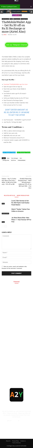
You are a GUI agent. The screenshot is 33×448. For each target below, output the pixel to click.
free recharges (14, 158)
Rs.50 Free (13, 160)
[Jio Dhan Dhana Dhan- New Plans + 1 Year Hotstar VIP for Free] (6, 220)
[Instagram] (14, 434)
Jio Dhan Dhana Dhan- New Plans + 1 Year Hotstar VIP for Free (21, 220)
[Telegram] (19, 434)
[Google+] (9, 434)
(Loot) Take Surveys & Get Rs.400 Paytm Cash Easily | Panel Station (20, 203)
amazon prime (5, 213)
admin (4, 34)
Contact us (23, 441)
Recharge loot (17, 19)
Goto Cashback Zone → (10, 7)
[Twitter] (23, 434)
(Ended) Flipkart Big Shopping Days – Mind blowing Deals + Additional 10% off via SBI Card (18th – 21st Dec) (24, 183)
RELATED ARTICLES (9, 195)
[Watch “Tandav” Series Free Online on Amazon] (6, 211)
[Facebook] (4, 434)
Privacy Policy (15, 441)
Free (3, 203)
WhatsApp (23, 420)
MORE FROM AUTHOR (23, 195)
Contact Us (16, 422)
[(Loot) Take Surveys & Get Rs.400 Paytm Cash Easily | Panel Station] (6, 202)
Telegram (15, 420)
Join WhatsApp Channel (23, 152)
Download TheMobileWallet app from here (16, 84)
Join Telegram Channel (9, 152)
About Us (8, 441)
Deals (8, 158)
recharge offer (6, 160)
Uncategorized (24, 19)
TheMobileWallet (21, 160)
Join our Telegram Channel (16, 45)
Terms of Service (16, 442)
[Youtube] (28, 434)
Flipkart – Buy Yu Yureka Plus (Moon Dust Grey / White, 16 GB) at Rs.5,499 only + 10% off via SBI (9, 181)
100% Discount (5, 19)
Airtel (11, 19)
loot (21, 158)
